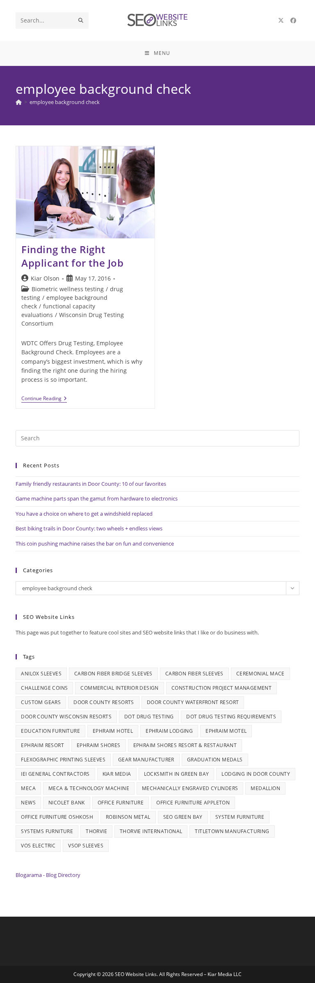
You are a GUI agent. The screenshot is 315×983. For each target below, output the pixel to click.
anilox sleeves (41, 673)
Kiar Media (117, 773)
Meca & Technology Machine (88, 788)
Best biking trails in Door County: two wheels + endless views (89, 528)
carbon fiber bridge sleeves (113, 673)
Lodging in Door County (255, 773)
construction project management (221, 687)
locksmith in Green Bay (176, 773)
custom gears (41, 702)
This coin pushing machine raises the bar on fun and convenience (95, 543)
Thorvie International (151, 831)
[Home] (19, 102)
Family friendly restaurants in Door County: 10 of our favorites (91, 483)
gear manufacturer (146, 759)
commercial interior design (119, 687)
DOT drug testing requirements (231, 716)
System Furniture (239, 816)
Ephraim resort (42, 745)
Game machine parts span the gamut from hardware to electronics (97, 498)
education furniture (50, 730)
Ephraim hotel (113, 730)
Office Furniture (121, 802)
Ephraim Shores (99, 745)
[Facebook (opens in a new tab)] (293, 20)
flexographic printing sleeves (63, 759)
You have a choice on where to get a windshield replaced (84, 513)
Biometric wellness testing (68, 289)
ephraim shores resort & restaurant (185, 745)
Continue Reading (44, 399)
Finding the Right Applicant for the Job (72, 256)
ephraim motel (226, 730)
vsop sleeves (85, 845)
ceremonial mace (260, 673)
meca (28, 788)
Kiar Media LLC (225, 974)
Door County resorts (103, 702)
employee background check (65, 102)
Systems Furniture (47, 831)
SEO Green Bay (183, 816)
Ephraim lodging (169, 730)
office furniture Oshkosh (57, 816)
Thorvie (96, 831)
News (28, 802)
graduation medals (215, 759)
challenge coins (44, 687)
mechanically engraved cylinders (190, 788)
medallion (265, 788)
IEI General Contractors (55, 773)
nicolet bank (66, 802)
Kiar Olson (45, 278)
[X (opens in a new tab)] (281, 20)
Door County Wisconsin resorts (66, 716)
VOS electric (38, 845)
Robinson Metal (128, 816)
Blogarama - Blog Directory (48, 875)
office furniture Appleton (193, 802)
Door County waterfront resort (193, 702)
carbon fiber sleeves (194, 673)
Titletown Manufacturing (232, 831)
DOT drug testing (148, 716)
